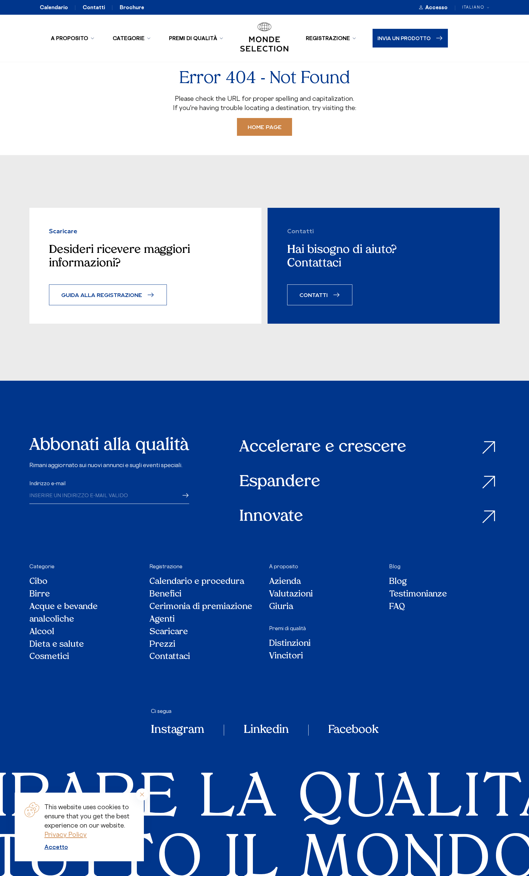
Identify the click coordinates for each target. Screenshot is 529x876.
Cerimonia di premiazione (200, 607)
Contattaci (169, 657)
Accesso (436, 7)
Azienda (285, 582)
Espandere (279, 482)
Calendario (54, 7)
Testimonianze (418, 594)
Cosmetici (49, 657)
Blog (394, 566)
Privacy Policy (65, 834)
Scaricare (168, 632)
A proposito (69, 38)
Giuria (281, 607)
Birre (39, 594)
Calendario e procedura (196, 582)
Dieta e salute (56, 644)
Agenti (162, 619)
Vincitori (286, 656)
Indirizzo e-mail (47, 483)
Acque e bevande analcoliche (63, 613)
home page (265, 127)
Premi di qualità (193, 38)
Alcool (41, 632)
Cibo (38, 582)
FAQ (397, 607)
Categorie (128, 38)
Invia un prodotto (404, 38)
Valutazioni (291, 594)
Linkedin (266, 730)
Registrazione (328, 38)
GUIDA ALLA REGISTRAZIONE (101, 295)
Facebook (353, 730)
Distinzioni (290, 644)
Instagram (177, 730)
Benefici (165, 594)
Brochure (132, 7)
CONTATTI (313, 295)
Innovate (271, 517)
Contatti (94, 7)
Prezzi (162, 644)
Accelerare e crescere (322, 447)
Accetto (56, 847)
